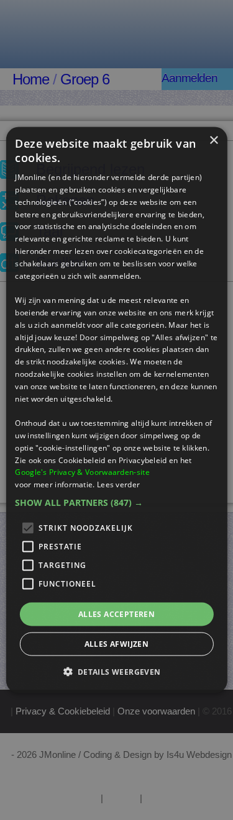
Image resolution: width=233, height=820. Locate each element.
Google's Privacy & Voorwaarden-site (82, 472)
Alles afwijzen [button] (117, 644)
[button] (116, 502)
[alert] (116, 410)
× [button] (213, 140)
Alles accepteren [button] (116, 614)
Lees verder (118, 484)
